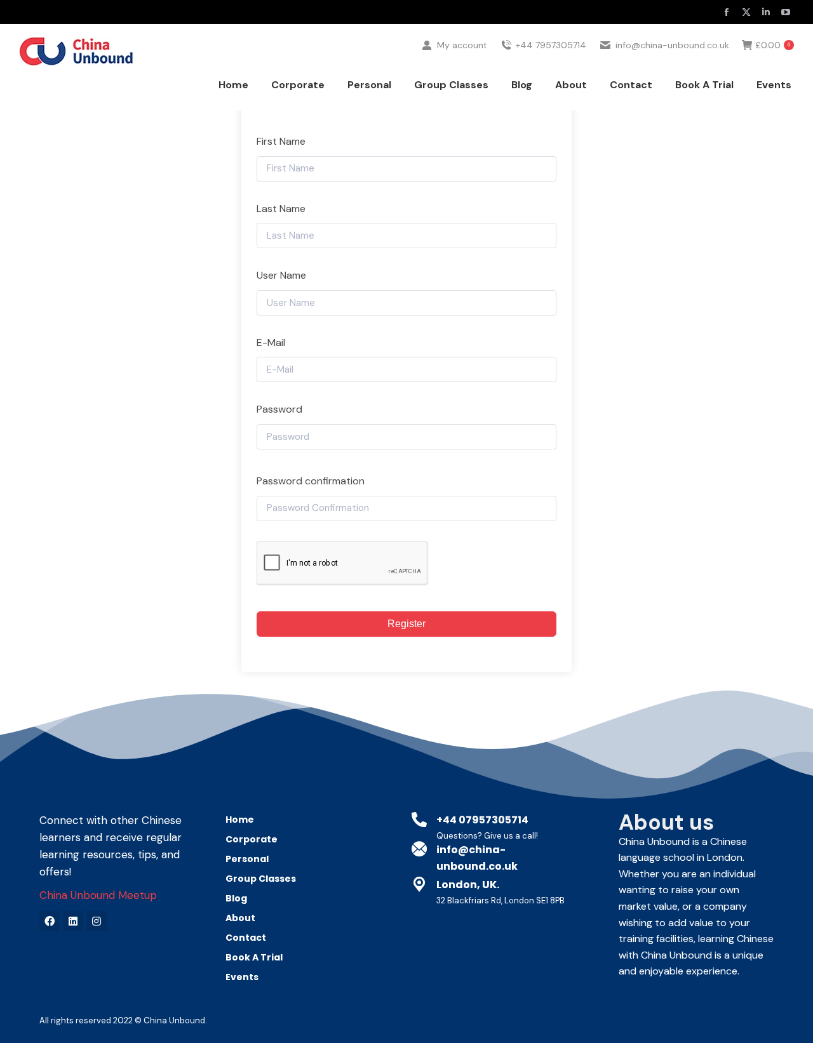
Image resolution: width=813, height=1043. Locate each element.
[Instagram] (96, 921)
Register (406, 623)
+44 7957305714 (551, 45)
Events (242, 977)
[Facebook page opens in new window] (726, 12)
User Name (281, 275)
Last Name (281, 208)
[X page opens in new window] (746, 12)
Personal (247, 859)
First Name (281, 141)
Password (279, 409)
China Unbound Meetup (98, 895)
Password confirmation (311, 481)
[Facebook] (49, 921)
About (240, 918)
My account (462, 45)
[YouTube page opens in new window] (785, 12)
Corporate (251, 839)
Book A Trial (254, 957)
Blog (236, 898)
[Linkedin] (73, 921)
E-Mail (271, 342)
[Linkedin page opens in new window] (766, 12)
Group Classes (260, 878)
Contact (245, 937)
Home (239, 819)
